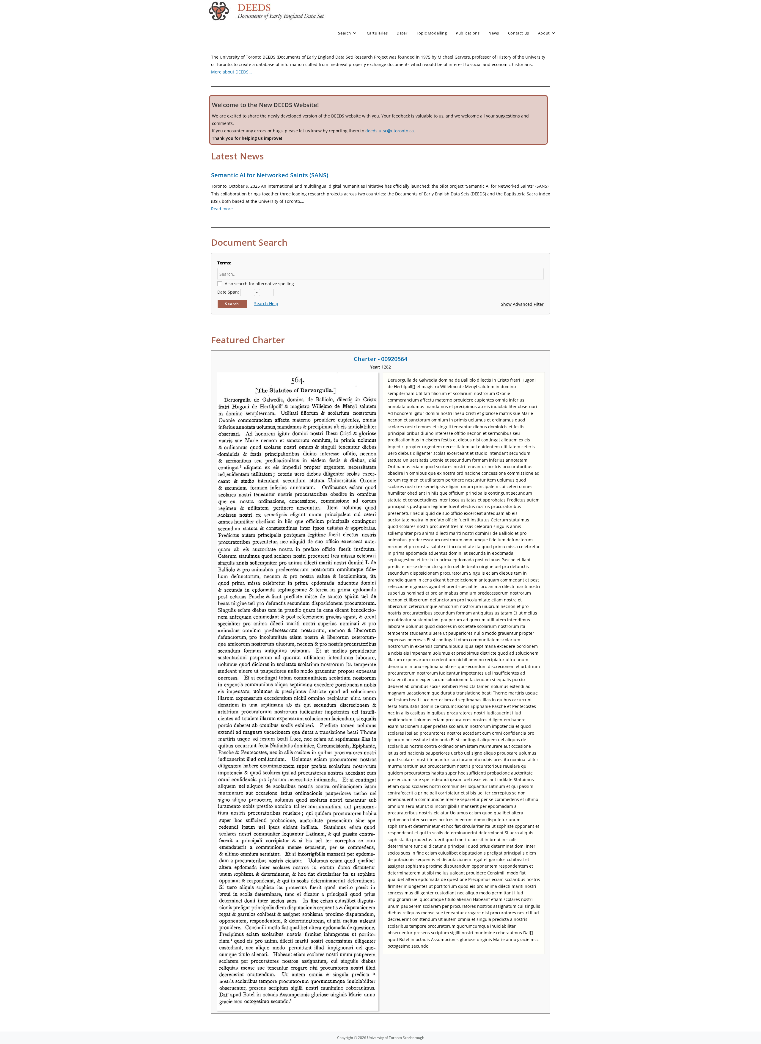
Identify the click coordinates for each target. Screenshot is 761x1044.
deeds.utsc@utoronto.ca (389, 131)
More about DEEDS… (231, 72)
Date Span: (228, 292)
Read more (222, 208)
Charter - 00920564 (380, 359)
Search (232, 303)
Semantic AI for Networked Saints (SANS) (269, 175)
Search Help (266, 303)
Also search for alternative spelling (259, 283)
